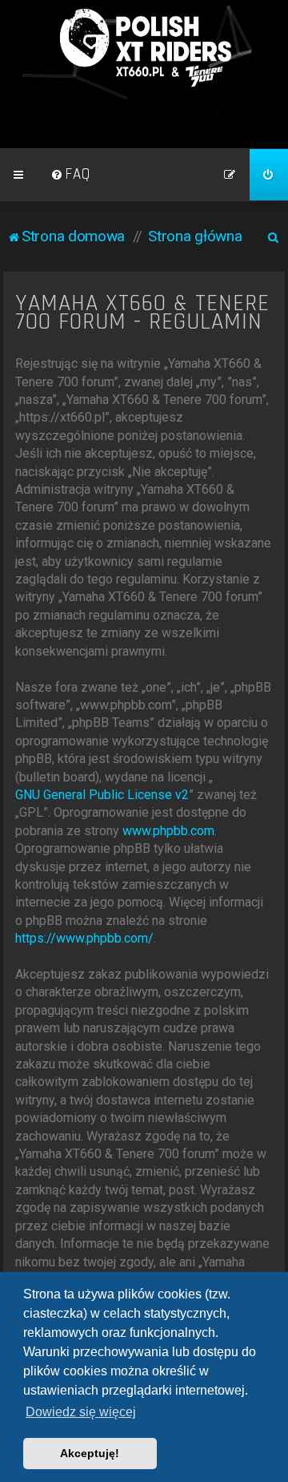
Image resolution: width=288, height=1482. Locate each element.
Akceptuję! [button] (89, 1453)
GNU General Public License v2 (102, 794)
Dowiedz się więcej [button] (81, 1412)
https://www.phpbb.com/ (84, 938)
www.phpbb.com (168, 830)
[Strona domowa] (144, 48)
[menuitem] (70, 174)
